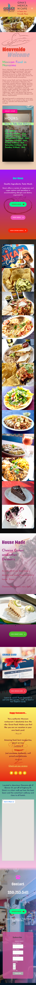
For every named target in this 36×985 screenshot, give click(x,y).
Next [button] (33, 24)
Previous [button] (2, 24)
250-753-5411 (18, 892)
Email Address (17, 943)
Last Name (16, 955)
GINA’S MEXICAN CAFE (22, 6)
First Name (16, 949)
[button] (2, 609)
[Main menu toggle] (32, 8)
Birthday (15, 961)
